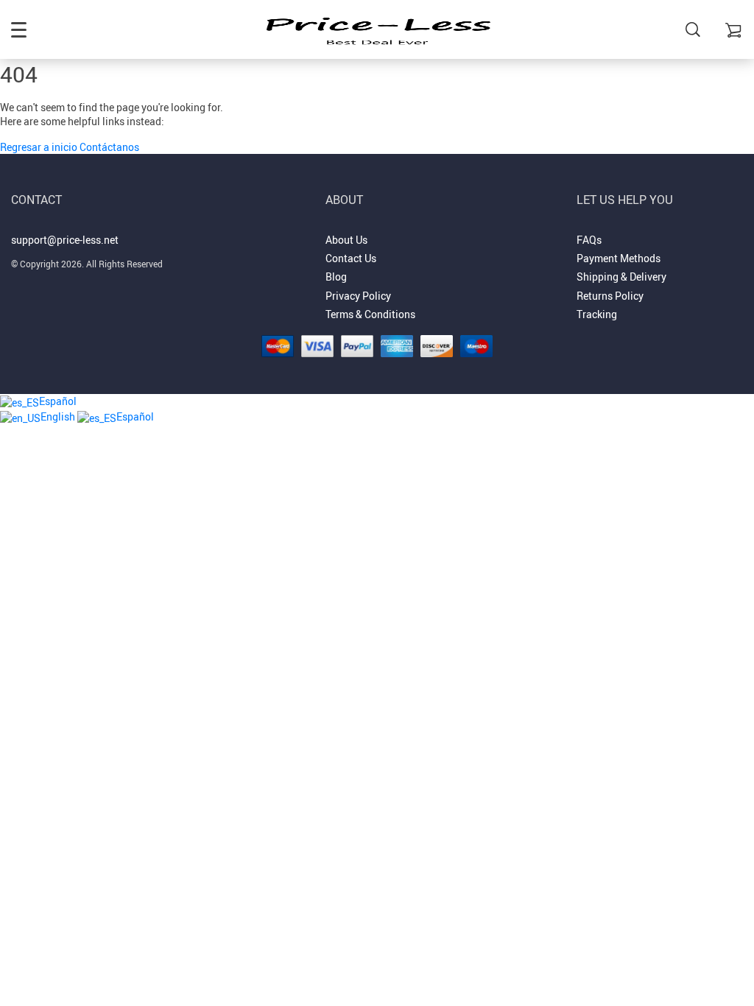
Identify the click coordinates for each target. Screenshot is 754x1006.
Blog (336, 277)
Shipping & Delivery (621, 277)
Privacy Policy (358, 296)
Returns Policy (610, 296)
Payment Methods (618, 258)
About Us (346, 240)
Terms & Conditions (370, 314)
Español (58, 401)
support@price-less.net (65, 240)
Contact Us (350, 258)
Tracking (597, 314)
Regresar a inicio (40, 147)
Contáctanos (109, 147)
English (58, 416)
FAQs (589, 240)
